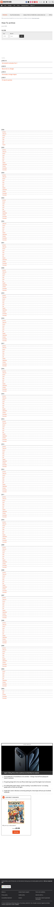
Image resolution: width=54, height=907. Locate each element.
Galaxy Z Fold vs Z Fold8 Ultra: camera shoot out (34, 14)
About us (4, 892)
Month (11, 33)
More (32, 5)
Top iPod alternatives (15, 14)
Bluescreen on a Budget (8, 69)
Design (10, 5)
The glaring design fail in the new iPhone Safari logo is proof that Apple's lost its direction (27, 782)
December (5, 169)
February (4, 133)
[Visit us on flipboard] (37, 2)
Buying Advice (25, 5)
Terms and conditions (40, 892)
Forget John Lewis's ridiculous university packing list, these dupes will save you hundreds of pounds (27, 791)
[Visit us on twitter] (28, 2)
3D (14, 5)
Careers (20, 897)
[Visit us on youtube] (32, 2)
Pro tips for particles (7, 80)
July (3, 142)
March (4, 135)
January (4, 131)
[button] (51, 2)
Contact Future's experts (24, 892)
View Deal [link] (16, 832)
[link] (12, 797)
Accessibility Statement (7, 897)
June (3, 141)
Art (5, 5)
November (5, 168)
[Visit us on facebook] (26, 2)
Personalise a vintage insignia (9, 74)
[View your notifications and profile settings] (46, 2)
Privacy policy (5, 895)
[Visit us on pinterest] (35, 2)
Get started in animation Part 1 (9, 63)
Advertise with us (39, 895)
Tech (18, 5)
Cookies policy (22, 895)
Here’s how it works (35, 18)
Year (4, 33)
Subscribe (40, 2)
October (4, 166)
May (3, 139)
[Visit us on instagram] (30, 2)
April (4, 137)
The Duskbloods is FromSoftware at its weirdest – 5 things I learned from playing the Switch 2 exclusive (26, 777)
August (4, 144)
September (5, 164)
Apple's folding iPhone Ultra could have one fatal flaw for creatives (21, 773)
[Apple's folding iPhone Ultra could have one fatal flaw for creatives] (27, 760)
